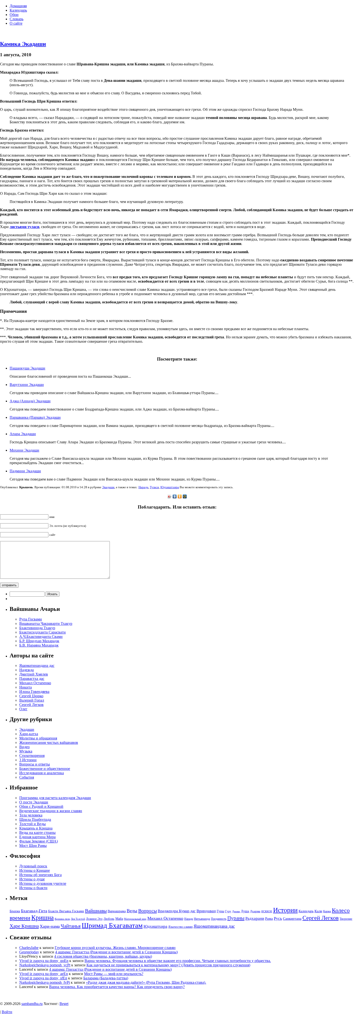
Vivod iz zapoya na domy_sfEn (43, 978)
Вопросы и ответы (34, 764)
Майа (119, 918)
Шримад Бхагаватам (112, 925)
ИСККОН (266, 911)
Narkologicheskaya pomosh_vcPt (44, 965)
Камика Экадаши (23, 44)
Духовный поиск (33, 866)
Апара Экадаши (23, 434)
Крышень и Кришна (35, 828)
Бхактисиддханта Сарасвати (42, 632)
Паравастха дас (31, 678)
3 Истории (28, 760)
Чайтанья (71, 926)
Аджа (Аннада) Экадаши (30, 401)
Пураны (235, 918)
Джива (236, 911)
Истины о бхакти (33, 888)
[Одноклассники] (179, 496)
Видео (24, 747)
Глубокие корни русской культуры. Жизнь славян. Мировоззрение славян (115, 948)
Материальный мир (135, 919)
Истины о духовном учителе (42, 883)
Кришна (42, 917)
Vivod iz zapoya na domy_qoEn (43, 961)
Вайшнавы (96, 910)
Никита (25, 687)
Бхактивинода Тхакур (37, 628)
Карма (327, 911)
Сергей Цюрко (31, 696)
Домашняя (18, 6)
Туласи (154, 487)
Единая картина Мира (37, 837)
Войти (7, 1012)
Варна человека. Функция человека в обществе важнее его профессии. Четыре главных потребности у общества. (178, 961)
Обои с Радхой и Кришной (41, 806)
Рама (269, 918)
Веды (132, 910)
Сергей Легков (31, 705)
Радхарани (254, 918)
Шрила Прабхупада (35, 819)
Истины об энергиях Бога (40, 875)
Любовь (109, 918)
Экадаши (108, 487)
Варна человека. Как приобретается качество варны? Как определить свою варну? (117, 987)
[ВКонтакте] (174, 496)
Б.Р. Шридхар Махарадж (39, 641)
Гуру (228, 911)
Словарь (16, 19)
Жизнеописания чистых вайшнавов (48, 742)
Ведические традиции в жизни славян (50, 811)
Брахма (15, 911)
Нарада (143, 487)
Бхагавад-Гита (34, 910)
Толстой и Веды (32, 824)
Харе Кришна (24, 926)
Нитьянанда (202, 918)
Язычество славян (180, 926)
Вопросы (147, 910)
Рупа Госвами (30, 619)
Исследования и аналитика (41, 773)
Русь (278, 918)
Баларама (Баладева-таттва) (105, 978)
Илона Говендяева (34, 692)
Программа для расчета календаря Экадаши (55, 798)
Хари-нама (50, 926)
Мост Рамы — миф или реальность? (113, 974)
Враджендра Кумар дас (177, 911)
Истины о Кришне (34, 870)
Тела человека (30, 815)
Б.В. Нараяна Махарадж (39, 645)
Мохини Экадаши (24, 450)
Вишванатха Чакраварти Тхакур (45, 623)
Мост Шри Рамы (33, 846)
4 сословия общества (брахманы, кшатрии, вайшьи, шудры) (103, 956)
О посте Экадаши (33, 802)
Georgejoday (29, 952)
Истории (285, 910)
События (26, 777)
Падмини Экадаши (25, 471)
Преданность (218, 918)
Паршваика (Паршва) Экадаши (35, 417)
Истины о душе (32, 879)
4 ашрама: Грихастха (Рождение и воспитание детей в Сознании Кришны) (116, 952)
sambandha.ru (32, 1004)
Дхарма (255, 911)
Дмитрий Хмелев (33, 674)
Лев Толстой (78, 919)
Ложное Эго (94, 918)
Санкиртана (292, 918)
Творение (346, 918)
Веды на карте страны (37, 832)
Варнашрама (117, 911)
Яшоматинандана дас (36, 665)
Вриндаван (206, 911)
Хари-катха (28, 734)
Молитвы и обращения (38, 738)
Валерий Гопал (31, 700)
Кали (318, 911)
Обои (14, 15)
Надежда (26, 670)
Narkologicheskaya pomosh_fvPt (44, 982)
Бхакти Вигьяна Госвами (66, 911)
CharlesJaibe (29, 948)
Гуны (220, 911)
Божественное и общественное (44, 769)
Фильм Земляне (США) (38, 841)
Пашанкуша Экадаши (27, 368)
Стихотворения (32, 755)
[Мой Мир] (184, 496)
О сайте (16, 23)
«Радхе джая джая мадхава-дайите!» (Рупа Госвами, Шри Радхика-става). (146, 982)
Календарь (18, 10)
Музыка (25, 751)
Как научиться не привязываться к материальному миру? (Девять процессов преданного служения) (168, 965)
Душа (245, 911)
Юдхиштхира (169, 487)
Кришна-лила (62, 919)
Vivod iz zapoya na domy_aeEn (43, 974)
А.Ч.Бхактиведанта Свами (41, 637)
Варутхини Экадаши (27, 385)
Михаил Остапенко (35, 683)
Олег (23, 709)
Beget (63, 1004)
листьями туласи (24, 227)
